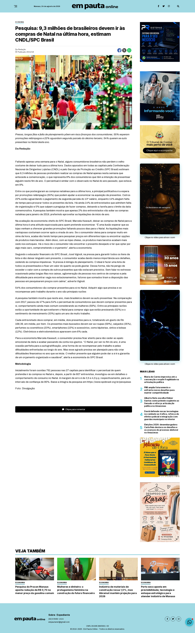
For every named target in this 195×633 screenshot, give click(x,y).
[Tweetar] (124, 50)
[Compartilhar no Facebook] (119, 50)
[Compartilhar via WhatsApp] (129, 50)
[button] (189, 622)
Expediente (63, 615)
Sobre (51, 615)
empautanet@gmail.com (59, 622)
